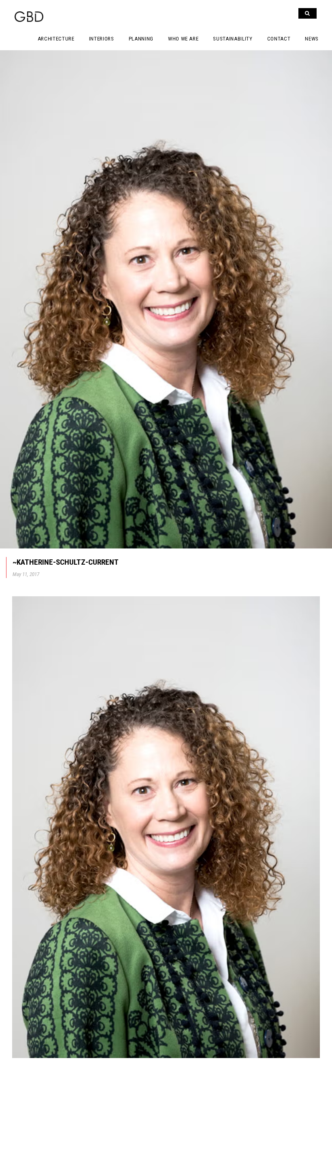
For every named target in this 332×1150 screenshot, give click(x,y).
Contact (279, 39)
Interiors (101, 39)
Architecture (56, 39)
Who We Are (183, 39)
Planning (141, 39)
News (312, 39)
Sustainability (232, 39)
